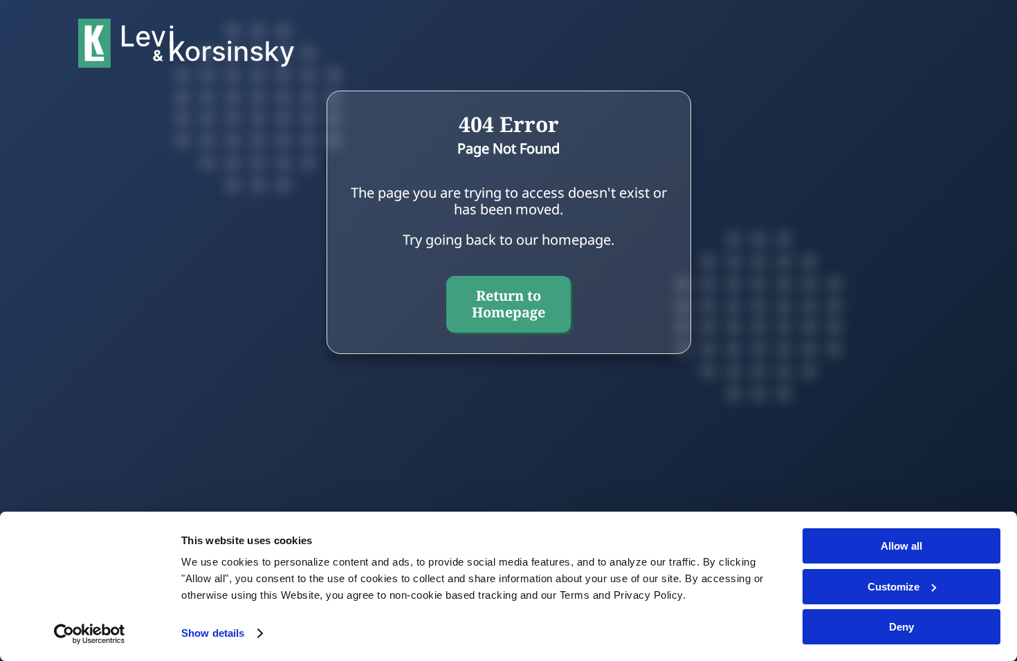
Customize (893, 587)
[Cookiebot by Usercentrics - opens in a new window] (89, 634)
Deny (901, 627)
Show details (212, 633)
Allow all (901, 546)
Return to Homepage (508, 304)
